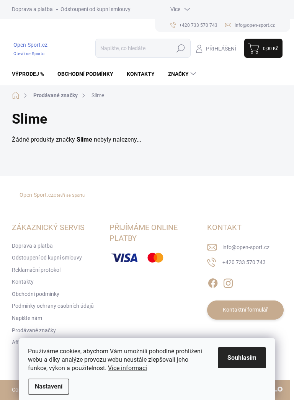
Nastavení (48, 386)
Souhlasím (241, 357)
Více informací (127, 368)
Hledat (180, 48)
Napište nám (27, 318)
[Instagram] (228, 281)
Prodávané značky (34, 330)
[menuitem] (31, 73)
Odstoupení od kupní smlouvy (95, 9)
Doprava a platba (32, 9)
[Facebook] (213, 281)
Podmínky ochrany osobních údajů (53, 306)
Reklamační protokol (36, 270)
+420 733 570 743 (244, 262)
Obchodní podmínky (35, 294)
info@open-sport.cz (246, 247)
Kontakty (23, 282)
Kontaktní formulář (245, 310)
